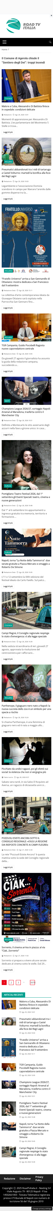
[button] (50, 42)
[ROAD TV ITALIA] (23, 25)
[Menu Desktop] (4, 42)
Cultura (8, 486)
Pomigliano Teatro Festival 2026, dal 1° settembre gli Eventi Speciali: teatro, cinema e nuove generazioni (26, 497)
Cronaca (8, 98)
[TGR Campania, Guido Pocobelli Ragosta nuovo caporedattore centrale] (26, 327)
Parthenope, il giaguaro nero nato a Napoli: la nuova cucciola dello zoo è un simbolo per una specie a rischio (26, 709)
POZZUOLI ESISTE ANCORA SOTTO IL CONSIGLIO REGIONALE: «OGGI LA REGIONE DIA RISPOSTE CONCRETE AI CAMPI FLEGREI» (25, 841)
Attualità (8, 161)
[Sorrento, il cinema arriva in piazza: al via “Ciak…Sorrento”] (26, 908)
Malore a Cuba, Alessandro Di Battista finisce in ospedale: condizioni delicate (25, 108)
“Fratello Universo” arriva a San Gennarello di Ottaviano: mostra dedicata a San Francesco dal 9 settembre (26, 282)
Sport (7, 400)
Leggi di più (8, 132)
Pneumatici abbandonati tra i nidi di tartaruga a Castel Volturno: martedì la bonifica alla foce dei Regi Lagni (26, 173)
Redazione (9, 1178)
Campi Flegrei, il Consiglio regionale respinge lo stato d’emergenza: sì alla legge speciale (25, 635)
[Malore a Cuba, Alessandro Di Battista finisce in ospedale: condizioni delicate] (26, 85)
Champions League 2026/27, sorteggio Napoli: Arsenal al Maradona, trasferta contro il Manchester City (26, 412)
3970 (32, 982)
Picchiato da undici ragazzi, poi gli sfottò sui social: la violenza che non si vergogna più (25, 770)
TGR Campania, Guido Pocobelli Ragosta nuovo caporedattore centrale (23, 347)
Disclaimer (25, 1178)
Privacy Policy (39, 1178)
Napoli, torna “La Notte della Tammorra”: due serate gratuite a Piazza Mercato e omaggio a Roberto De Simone (26, 564)
